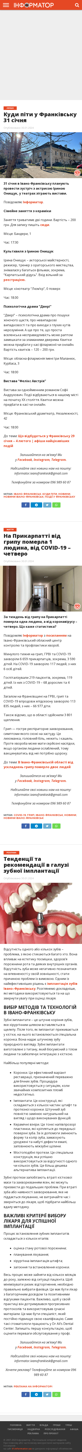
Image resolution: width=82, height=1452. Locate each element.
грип (30, 815)
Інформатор (33, 202)
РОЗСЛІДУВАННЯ (55, 1429)
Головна (15, 1425)
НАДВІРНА (33, 1429)
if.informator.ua (22, 1448)
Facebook (25, 460)
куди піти (49, 494)
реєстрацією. (14, 280)
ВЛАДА (44, 1425)
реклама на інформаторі (33, 1386)
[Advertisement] (41, 55)
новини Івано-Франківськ (24, 496)
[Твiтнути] (47, 504)
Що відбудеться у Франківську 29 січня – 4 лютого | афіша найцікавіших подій (39, 441)
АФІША (74, 1429)
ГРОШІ (57, 1425)
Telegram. (59, 460)
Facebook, (25, 781)
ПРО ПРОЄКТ (51, 1433)
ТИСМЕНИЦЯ (15, 1429)
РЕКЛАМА (33, 1433)
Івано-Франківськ (27, 494)
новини (64, 494)
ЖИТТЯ (30, 1425)
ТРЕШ (68, 1425)
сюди (44, 225)
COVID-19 (20, 815)
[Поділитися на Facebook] (25, 504)
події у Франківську (60, 496)
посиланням (56, 635)
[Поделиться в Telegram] (36, 825)
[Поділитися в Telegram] (36, 504)
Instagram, (42, 460)
